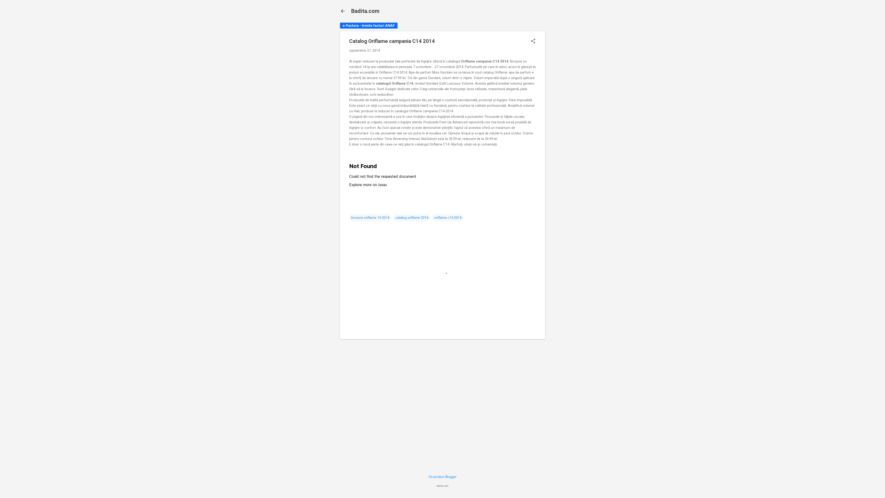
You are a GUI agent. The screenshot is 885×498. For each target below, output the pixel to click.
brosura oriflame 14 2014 (370, 218)
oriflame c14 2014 (447, 218)
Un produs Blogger (443, 477)
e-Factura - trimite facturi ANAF (369, 26)
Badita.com (365, 11)
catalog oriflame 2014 (411, 218)
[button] (533, 41)
